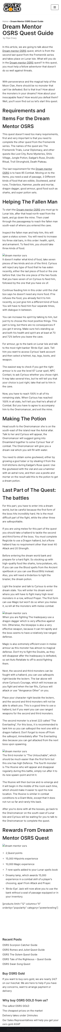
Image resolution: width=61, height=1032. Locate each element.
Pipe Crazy (11, 38)
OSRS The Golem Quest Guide (19, 954)
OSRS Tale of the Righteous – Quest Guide (26, 959)
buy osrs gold (26, 979)
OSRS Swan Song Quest (16, 964)
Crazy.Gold (13, 1029)
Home (5, 21)
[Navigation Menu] (55, 7)
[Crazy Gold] (12, 7)
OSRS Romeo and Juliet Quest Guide (23, 949)
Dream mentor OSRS (14, 50)
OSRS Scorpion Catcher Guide (19, 945)
